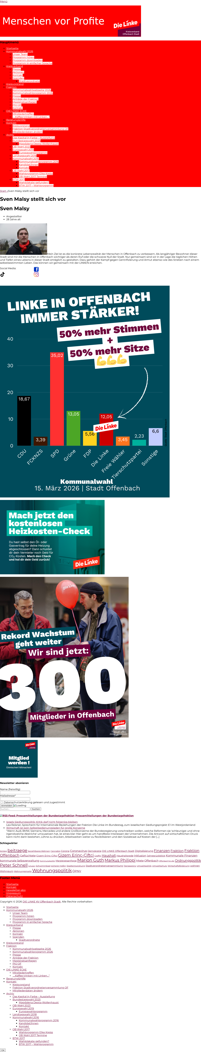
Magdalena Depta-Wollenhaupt (39, 143)
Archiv (10, 134)
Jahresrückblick (156, 855)
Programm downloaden (28, 60)
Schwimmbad (43, 866)
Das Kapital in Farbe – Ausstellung (34, 137)
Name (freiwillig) (10, 789)
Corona (65, 851)
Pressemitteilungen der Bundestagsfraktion (104, 815)
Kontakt (18, 75)
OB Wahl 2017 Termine (33, 176)
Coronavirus (78, 851)
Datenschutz (14, 896)
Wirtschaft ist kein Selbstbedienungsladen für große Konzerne (45, 827)
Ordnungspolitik (188, 860)
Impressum (13, 893)
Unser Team (20, 54)
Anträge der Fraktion (25, 99)
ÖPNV (76, 871)
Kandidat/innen (28, 164)
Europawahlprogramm (33, 152)
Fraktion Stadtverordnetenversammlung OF (40, 128)
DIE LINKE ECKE (16, 110)
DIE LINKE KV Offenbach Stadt (42, 901)
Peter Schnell (14, 865)
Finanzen (162, 851)
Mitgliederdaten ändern (28, 131)
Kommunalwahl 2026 (19, 51)
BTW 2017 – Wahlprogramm (36, 185)
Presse (17, 69)
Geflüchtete (28, 855)
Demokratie (94, 851)
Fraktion (11, 87)
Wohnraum (6, 871)
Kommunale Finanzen (181, 855)
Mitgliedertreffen (23, 113)
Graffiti (97, 856)
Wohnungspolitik (52, 870)
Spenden (18, 78)
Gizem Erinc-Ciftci (46, 855)
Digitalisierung (144, 850)
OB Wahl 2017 (21, 170)
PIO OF (17, 105)
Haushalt (109, 855)
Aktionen (18, 72)
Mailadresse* (8, 795)
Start (4, 191)
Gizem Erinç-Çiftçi (76, 855)
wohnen (195, 865)
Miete (140, 860)
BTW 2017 (19, 179)
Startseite (12, 48)
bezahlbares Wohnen (39, 851)
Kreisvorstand (15, 84)
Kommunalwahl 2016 (26, 158)
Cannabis (55, 851)
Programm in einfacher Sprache (32, 63)
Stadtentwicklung (76, 866)
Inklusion (140, 855)
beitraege (17, 850)
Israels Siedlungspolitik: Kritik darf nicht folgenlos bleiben (42, 821)
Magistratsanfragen (25, 102)
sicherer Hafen (58, 866)
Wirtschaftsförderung (179, 866)
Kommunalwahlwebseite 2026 (32, 90)
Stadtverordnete (29, 81)
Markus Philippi (120, 860)
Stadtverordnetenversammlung (104, 865)
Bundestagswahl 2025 (27, 140)
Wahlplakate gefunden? (34, 182)
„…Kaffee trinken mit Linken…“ (31, 116)
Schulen (31, 866)
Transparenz (130, 866)
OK (2, 1050)
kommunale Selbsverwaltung (19, 860)
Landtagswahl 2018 (25, 155)
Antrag (3, 851)
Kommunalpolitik (47, 861)
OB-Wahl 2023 (21, 146)
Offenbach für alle (166, 861)
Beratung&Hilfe (16, 119)
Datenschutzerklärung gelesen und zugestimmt (34, 802)
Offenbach (151, 860)
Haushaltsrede (125, 855)
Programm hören (23, 57)
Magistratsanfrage (66, 860)
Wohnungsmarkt (23, 871)
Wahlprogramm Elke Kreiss (36, 173)
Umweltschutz (159, 866)
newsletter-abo (16, 890)
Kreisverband (14, 66)
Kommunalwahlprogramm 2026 (33, 93)
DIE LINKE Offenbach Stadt (118, 851)
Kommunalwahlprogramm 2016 (39, 161)
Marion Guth (90, 860)
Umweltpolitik (144, 866)
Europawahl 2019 (23, 149)
